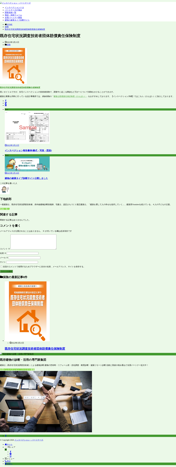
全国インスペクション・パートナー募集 (17, 370)
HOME (9, 24)
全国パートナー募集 (13, 18)
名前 (3, 253)
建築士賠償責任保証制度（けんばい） (70, 96)
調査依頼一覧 (10, 12)
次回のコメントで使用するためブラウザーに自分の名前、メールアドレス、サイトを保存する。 (44, 267)
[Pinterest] (10, 456)
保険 (7, 27)
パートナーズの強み (13, 10)
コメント (5, 249)
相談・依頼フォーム (13, 15)
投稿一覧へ (5, 209)
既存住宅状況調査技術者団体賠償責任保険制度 (25, 29)
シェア (12, 447)
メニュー (10, 459)
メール (4, 258)
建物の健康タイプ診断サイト (17, 20)
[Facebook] (6, 101)
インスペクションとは (14, 7)
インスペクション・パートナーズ (28, 440)
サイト (3, 262)
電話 (9, 461)
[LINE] (6, 105)
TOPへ (9, 464)
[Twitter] (6, 103)
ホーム (9, 444)
